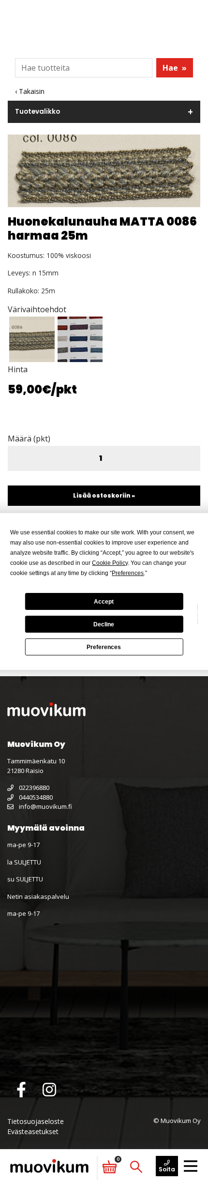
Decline (103, 624)
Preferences (104, 647)
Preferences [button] (128, 573)
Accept (104, 601)
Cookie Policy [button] (110, 563)
